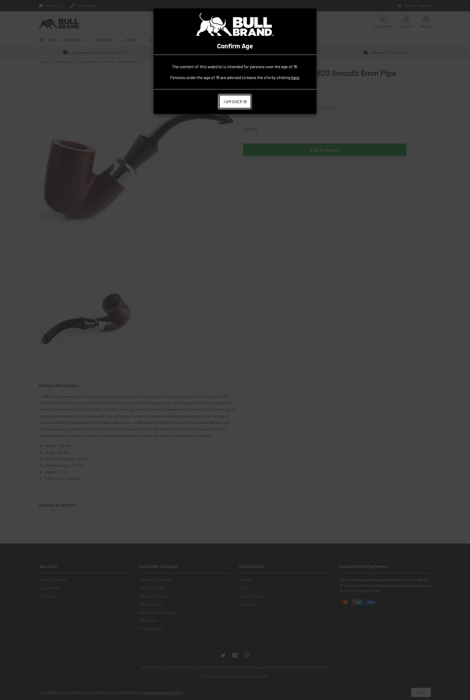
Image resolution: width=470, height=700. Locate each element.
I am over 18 (235, 101)
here (295, 77)
